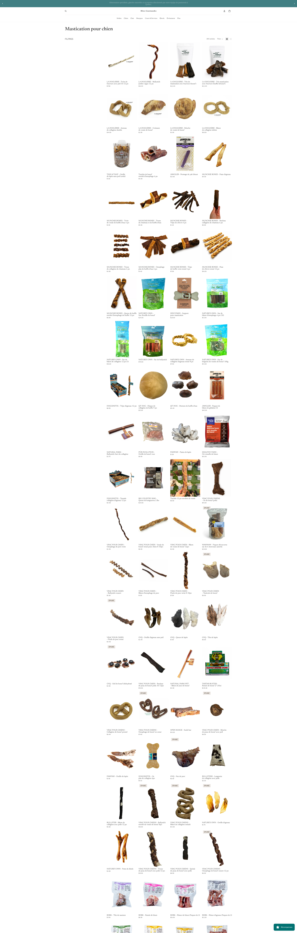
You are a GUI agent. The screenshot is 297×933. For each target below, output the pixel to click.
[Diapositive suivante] (294, 3)
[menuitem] (119, 18)
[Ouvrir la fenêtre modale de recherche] (65, 11)
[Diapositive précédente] (2, 3)
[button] (220, 39)
